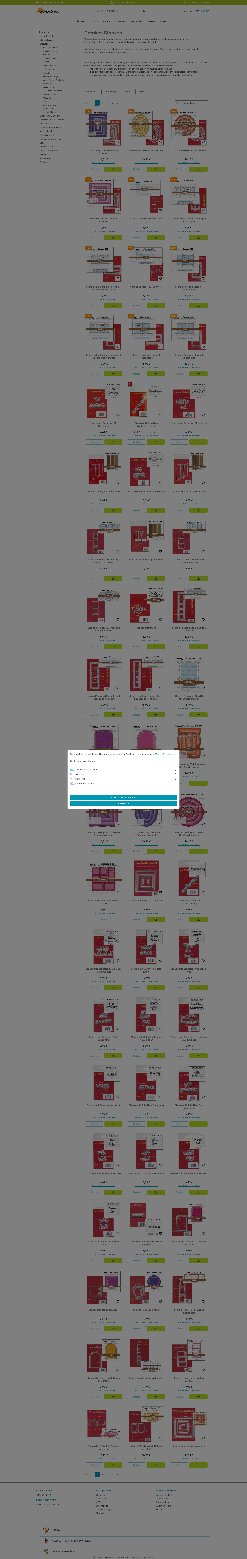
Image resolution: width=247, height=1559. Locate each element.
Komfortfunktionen (84, 783)
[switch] (72, 774)
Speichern (123, 804)
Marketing (80, 779)
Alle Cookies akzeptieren (123, 797)
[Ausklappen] (175, 769)
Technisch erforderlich (86, 769)
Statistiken (80, 774)
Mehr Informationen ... (166, 754)
